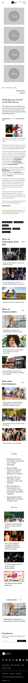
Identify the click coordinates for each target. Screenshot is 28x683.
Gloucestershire (6, 228)
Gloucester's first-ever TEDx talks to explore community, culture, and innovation (14, 479)
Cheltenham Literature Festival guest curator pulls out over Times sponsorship (13, 351)
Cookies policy (5, 673)
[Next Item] (20, 600)
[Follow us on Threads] (6, 660)
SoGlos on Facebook (11, 210)
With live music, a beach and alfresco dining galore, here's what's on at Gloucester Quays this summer (13, 404)
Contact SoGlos (5, 665)
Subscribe (20, 641)
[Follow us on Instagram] (10, 660)
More (23, 241)
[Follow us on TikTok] (23, 660)
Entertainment (5, 232)
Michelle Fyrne (6, 118)
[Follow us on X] (13, 660)
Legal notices (18, 673)
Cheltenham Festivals (18, 222)
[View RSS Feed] (27, 660)
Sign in (24, 3)
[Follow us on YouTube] (20, 660)
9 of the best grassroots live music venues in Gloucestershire (13, 566)
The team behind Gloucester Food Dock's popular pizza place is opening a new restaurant (13, 372)
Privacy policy (12, 673)
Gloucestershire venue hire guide (12, 443)
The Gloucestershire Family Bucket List (13, 584)
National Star (5, 225)
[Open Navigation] (3, 2)
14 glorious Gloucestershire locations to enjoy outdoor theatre (13, 525)
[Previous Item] (18, 600)
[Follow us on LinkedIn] (17, 660)
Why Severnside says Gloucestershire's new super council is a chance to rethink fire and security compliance (15, 489)
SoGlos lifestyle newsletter (12, 212)
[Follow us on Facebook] (3, 660)
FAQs (22, 665)
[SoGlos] (14, 2)
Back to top (4, 680)
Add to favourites (20, 90)
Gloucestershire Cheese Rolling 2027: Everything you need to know (14, 499)
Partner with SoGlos (15, 665)
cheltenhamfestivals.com (14, 202)
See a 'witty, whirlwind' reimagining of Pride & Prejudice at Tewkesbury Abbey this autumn (12, 546)
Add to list (22, 93)
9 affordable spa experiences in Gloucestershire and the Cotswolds (14, 620)
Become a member (22, 1)
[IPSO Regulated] (7, 653)
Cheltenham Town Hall (7, 222)
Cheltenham (15, 228)
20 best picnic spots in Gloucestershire (13, 302)
